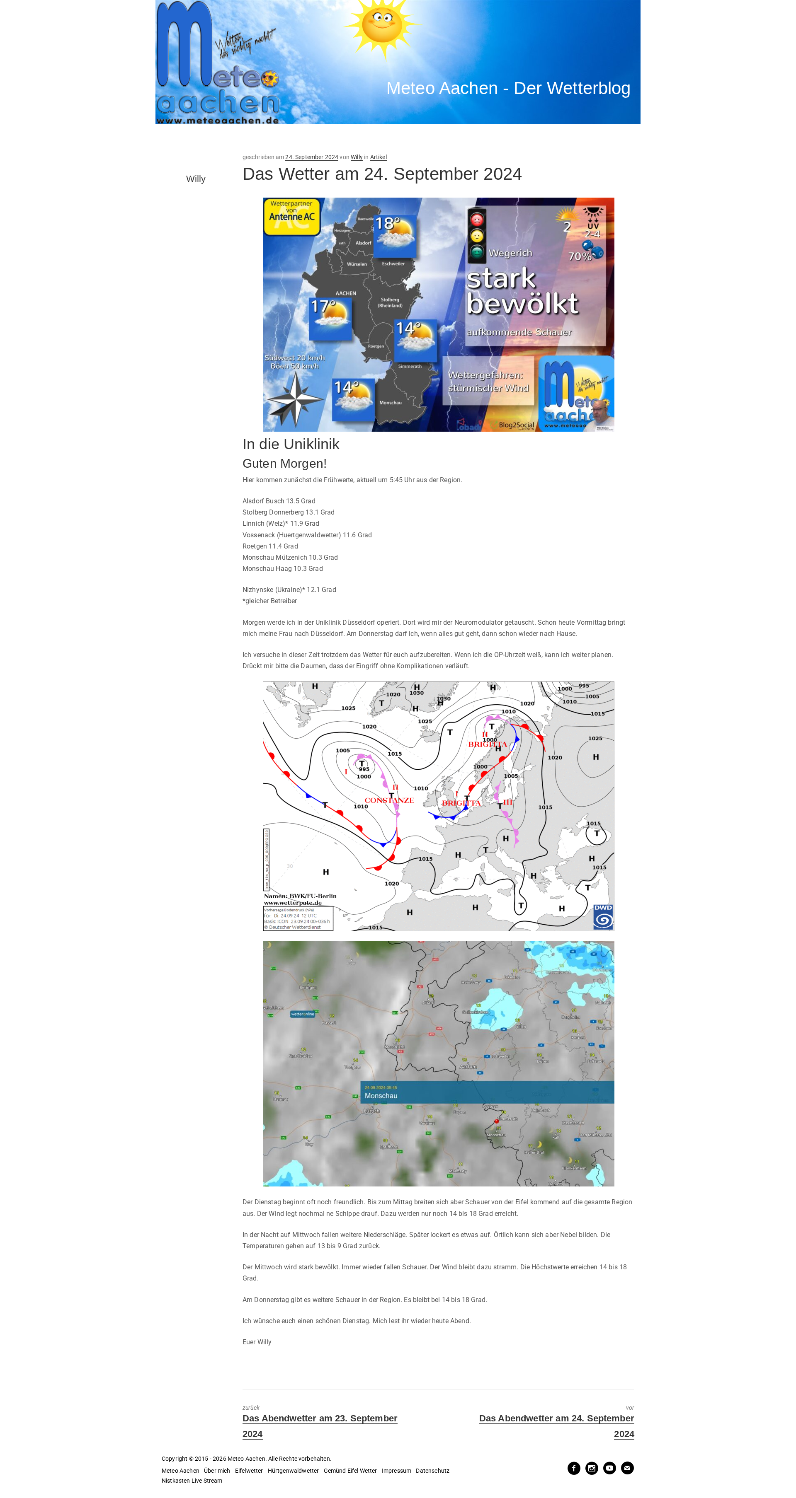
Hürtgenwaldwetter (293, 1470)
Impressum (396, 1470)
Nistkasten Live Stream (192, 1480)
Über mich (217, 1470)
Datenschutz (432, 1470)
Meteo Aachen (180, 1470)
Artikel (378, 157)
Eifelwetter (249, 1470)
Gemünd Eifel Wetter (350, 1470)
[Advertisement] (309, 138)
